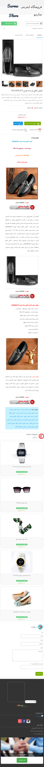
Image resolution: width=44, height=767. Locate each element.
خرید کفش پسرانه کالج (31, 420)
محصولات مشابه (30, 35)
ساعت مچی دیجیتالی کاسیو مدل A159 (21, 466)
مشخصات (39, 35)
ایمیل (41, 640)
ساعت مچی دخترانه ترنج (21, 539)
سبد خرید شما (9, 23)
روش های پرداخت (38, 734)
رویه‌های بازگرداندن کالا (37, 731)
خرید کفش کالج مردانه (16, 416)
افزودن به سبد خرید (30, 123)
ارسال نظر (39, 673)
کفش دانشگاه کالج (20, 427)
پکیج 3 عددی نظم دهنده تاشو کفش (21, 612)
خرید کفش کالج (28, 416)
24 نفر (16, 123)
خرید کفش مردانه (26, 409)
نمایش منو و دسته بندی (33, 23)
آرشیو (35, 437)
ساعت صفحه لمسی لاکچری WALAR (22, 575)
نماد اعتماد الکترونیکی (37, 728)
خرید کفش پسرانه (14, 409)
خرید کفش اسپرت (21, 413)
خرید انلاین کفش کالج (21, 423)
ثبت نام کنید (22, 760)
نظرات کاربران (18, 35)
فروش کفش (30, 427)
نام (42, 632)
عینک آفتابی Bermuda (22, 503)
